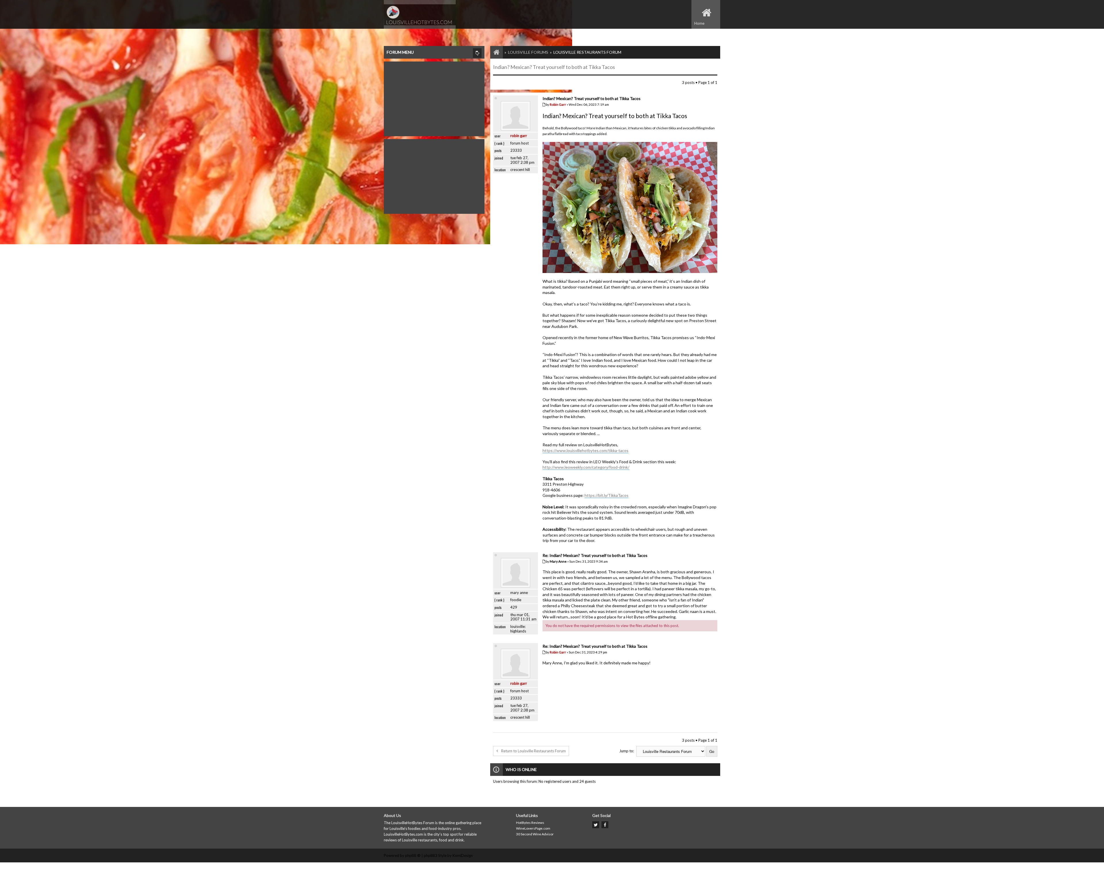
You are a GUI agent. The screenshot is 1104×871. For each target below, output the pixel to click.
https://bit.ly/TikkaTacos (606, 495)
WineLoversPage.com (533, 828)
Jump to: (626, 751)
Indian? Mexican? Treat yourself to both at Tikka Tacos (554, 67)
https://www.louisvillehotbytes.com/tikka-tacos (585, 450)
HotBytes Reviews (530, 822)
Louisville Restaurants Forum (587, 52)
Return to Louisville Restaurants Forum (533, 751)
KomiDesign (463, 855)
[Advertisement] (434, 97)
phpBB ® (413, 855)
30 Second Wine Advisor (535, 834)
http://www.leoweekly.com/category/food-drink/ (586, 467)
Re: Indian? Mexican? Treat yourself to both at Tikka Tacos (595, 555)
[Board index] (493, 52)
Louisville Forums (528, 52)
